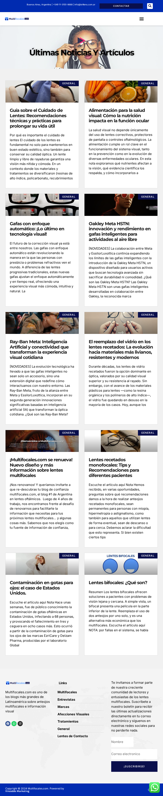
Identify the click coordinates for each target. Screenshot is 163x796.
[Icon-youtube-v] (26, 731)
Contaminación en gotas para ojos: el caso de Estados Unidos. (41, 588)
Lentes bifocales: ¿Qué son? (118, 582)
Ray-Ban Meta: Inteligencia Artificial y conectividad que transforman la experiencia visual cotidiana (39, 349)
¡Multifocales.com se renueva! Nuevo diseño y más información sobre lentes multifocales (41, 467)
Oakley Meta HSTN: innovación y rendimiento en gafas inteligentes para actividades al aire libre (120, 231)
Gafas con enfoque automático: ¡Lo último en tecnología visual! (37, 229)
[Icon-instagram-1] (19, 731)
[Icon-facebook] (6, 731)
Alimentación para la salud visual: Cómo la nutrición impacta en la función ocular (119, 115)
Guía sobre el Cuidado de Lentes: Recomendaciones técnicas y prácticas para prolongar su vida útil (38, 118)
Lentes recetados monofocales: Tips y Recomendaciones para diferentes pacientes (114, 467)
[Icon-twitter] (13, 731)
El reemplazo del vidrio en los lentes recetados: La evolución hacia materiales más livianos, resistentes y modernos (121, 349)
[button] (150, 6)
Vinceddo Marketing (17, 791)
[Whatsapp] (14, 723)
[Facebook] (7, 723)
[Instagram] (20, 723)
